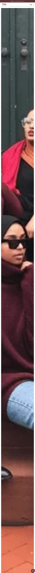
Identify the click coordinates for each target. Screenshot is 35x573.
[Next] (29, 1)
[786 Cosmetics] (4, 4)
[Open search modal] (29, 4)
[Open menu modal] (33, 4)
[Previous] (7, 1)
